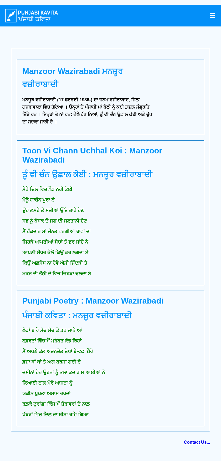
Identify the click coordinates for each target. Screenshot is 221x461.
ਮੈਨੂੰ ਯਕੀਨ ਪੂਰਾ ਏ (38, 200)
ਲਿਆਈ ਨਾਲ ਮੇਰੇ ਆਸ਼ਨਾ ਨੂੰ (47, 383)
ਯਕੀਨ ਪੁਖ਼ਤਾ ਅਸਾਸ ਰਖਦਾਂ (46, 393)
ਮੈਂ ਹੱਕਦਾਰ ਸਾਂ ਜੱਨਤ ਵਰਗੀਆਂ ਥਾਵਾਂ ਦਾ (56, 231)
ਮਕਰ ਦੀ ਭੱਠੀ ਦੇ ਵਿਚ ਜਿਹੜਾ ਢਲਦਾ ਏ (56, 273)
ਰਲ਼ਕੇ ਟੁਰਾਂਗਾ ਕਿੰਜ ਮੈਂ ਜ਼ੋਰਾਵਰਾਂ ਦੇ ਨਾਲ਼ (56, 404)
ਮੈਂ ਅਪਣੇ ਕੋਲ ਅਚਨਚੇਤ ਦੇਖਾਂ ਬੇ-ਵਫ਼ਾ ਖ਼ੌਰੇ (57, 351)
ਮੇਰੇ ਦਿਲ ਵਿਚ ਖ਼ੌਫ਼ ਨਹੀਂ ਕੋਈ (47, 189)
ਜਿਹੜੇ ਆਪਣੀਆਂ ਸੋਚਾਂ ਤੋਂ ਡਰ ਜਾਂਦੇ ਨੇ (55, 242)
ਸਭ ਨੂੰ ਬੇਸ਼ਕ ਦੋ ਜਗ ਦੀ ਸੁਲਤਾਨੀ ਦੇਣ (54, 221)
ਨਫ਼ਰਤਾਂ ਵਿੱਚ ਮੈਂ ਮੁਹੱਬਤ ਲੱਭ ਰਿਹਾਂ (51, 341)
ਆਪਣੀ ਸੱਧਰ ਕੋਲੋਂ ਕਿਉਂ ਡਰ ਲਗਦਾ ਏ (55, 252)
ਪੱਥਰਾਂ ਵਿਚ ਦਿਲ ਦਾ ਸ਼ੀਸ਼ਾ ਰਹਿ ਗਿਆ (55, 414)
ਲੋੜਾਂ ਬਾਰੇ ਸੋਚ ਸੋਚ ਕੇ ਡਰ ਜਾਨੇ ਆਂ (52, 330)
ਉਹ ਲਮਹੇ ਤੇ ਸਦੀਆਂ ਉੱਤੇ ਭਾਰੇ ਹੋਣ (53, 210)
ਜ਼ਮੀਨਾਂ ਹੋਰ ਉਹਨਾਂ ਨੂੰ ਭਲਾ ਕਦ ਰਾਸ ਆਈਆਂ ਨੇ (63, 372)
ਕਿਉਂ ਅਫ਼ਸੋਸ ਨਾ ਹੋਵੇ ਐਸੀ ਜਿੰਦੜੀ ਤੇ (54, 263)
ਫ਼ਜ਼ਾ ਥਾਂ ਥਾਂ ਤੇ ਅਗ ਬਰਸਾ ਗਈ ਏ (51, 362)
